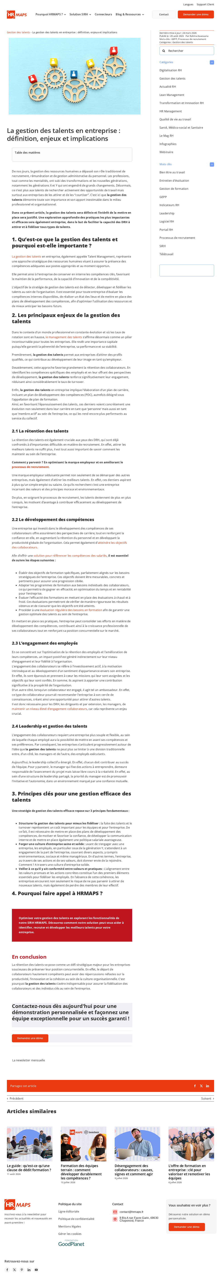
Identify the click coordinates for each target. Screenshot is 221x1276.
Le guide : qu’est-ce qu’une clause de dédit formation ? (29, 1167)
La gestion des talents (26, 256)
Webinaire (166, 152)
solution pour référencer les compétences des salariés (70, 556)
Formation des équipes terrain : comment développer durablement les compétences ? (81, 1171)
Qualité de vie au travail (175, 119)
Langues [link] (188, 4)
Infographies (168, 144)
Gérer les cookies (69, 1234)
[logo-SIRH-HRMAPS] (17, 12)
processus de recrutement (30, 467)
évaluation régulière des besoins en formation (71, 610)
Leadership (167, 213)
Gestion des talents (18, 32)
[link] (51, 14)
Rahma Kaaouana (199, 36)
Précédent (16, 1098)
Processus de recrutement (192, 39)
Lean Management (172, 95)
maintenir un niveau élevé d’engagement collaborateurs (49, 709)
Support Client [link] (205, 4)
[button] (187, 62)
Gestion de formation (174, 189)
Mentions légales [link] (69, 1226)
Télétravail (167, 254)
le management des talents (64, 337)
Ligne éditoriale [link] (68, 1211)
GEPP (174, 39)
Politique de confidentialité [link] (76, 1219)
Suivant (206, 1098)
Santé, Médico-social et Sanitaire (181, 127)
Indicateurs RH (169, 205)
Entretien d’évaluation (174, 181)
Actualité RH (168, 86)
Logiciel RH (167, 221)
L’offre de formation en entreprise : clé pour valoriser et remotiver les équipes (189, 1171)
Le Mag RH (167, 136)
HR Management (171, 111)
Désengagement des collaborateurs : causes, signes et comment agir (134, 1169)
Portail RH (166, 230)
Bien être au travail (172, 172)
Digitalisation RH (171, 70)
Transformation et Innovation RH (182, 103)
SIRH (163, 246)
